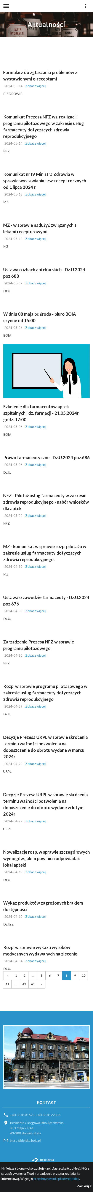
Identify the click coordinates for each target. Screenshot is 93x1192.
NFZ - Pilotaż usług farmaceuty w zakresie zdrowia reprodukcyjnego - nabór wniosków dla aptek (46, 502)
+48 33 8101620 (22, 1115)
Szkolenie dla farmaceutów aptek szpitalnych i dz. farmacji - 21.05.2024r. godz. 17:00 (41, 413)
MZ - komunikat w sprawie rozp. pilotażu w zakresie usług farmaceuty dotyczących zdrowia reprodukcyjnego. (44, 553)
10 (83, 975)
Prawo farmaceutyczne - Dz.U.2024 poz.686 (46, 457)
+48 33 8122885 (48, 1115)
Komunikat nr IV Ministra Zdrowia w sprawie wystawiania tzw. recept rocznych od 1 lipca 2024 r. (44, 181)
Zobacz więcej (35, 86)
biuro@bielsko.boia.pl (25, 1140)
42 (24, 984)
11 (7, 984)
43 (32, 984)
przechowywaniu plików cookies (56, 1179)
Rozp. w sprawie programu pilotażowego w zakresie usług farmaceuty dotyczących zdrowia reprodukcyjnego (45, 693)
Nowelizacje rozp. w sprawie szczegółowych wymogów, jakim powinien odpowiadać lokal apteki (46, 858)
